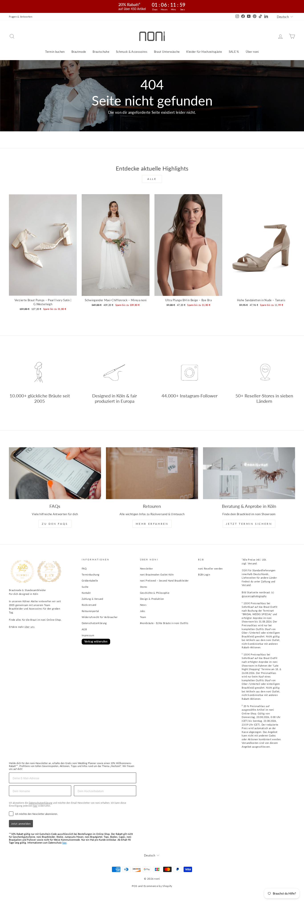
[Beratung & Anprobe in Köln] (249, 473)
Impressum (88, 635)
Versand (252, 563)
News (143, 604)
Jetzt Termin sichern (249, 523)
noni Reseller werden (210, 568)
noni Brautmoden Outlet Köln (157, 574)
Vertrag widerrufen (95, 641)
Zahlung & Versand (92, 598)
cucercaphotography (255, 596)
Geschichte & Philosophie (155, 592)
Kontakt (86, 592)
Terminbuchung (90, 574)
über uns (29, 626)
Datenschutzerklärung (94, 623)
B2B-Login (204, 574)
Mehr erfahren (152, 523)
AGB (84, 629)
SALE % (234, 51)
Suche (85, 586)
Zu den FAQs (55, 523)
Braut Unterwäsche (167, 51)
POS (134, 886)
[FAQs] (55, 473)
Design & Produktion (152, 598)
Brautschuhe (101, 51)
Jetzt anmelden (21, 823)
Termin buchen (55, 51)
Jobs (142, 611)
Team (143, 617)
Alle (151, 179)
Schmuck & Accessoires (131, 51)
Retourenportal (90, 611)
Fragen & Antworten (20, 16)
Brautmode (78, 51)
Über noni (252, 51)
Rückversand (89, 604)
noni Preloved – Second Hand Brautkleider (164, 580)
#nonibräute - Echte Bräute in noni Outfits (164, 623)
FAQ (84, 568)
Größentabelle (90, 580)
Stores (143, 586)
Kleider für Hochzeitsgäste (204, 51)
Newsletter (146, 568)
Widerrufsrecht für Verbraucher (100, 617)
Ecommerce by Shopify (158, 886)
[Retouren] (152, 473)
